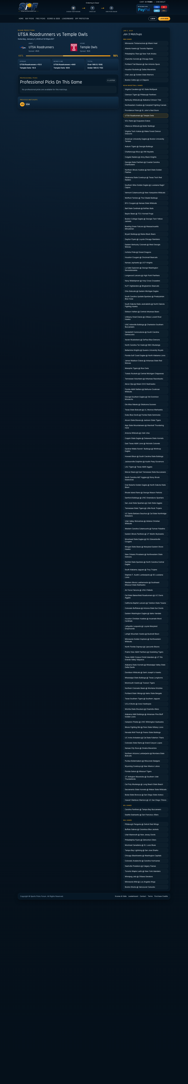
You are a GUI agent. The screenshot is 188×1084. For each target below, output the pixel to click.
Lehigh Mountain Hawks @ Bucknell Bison (142, 634)
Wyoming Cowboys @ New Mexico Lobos (142, 766)
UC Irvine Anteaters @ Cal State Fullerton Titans (144, 738)
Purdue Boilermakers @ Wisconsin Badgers (142, 761)
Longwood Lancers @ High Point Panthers (142, 275)
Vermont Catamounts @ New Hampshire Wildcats (145, 193)
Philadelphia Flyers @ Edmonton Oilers (140, 840)
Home (21, 19)
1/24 (28, 104)
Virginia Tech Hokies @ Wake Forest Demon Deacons (143, 132)
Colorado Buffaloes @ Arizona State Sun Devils (144, 608)
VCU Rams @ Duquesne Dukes (137, 121)
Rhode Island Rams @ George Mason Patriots (143, 493)
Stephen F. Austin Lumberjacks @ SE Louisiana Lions (144, 576)
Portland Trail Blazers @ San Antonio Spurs (142, 64)
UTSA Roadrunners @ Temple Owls (139, 116)
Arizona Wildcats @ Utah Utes (137, 433)
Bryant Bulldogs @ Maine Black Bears (140, 234)
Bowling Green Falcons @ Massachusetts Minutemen (142, 227)
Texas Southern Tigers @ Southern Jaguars (142, 699)
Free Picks (40, 19)
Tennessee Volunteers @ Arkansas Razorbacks (144, 379)
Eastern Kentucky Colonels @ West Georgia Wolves (142, 246)
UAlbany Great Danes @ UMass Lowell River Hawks (143, 318)
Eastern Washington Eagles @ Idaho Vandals (143, 613)
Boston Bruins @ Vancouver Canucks (140, 887)
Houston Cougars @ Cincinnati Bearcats (141, 257)
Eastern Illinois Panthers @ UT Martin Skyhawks (144, 534)
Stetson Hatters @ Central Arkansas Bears (142, 312)
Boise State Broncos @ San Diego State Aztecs (144, 795)
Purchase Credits (161, 896)
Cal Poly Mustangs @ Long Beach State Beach (144, 784)
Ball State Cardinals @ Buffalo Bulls (139, 208)
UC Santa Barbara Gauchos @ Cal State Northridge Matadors (145, 514)
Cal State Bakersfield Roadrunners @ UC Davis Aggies (144, 596)
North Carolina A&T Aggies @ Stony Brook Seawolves (142, 478)
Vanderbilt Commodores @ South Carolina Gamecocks (142, 333)
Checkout (160, 2)
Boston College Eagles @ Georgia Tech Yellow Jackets (144, 220)
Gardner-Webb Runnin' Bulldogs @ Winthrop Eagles (143, 450)
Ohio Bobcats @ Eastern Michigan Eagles (142, 291)
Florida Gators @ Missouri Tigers (138, 771)
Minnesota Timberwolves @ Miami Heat (141, 43)
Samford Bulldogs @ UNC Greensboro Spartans (144, 498)
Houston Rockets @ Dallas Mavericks (140, 69)
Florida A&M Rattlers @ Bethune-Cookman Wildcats (142, 390)
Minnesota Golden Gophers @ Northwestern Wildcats (143, 640)
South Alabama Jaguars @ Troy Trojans (141, 570)
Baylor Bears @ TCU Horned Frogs (139, 214)
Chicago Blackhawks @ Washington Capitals (143, 856)
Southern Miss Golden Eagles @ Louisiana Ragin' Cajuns (145, 186)
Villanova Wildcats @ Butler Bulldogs (140, 126)
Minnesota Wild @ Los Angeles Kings (140, 882)
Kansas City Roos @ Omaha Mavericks (141, 748)
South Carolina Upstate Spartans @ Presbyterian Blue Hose (144, 297)
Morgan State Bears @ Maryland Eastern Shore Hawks (144, 548)
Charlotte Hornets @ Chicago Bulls (139, 59)
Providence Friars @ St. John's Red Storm (142, 110)
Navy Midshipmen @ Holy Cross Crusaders (142, 281)
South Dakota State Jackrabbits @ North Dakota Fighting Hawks (144, 305)
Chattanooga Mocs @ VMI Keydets (139, 152)
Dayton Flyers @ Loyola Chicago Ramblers (142, 239)
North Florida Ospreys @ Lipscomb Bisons (142, 647)
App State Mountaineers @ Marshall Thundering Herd (144, 426)
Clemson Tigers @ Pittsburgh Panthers (140, 95)
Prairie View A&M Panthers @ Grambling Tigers (144, 652)
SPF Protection (82, 19)
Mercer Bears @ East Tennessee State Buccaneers (145, 472)
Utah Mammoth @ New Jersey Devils (140, 835)
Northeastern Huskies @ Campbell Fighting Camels (145, 105)
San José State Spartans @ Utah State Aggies (143, 503)
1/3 (22, 104)
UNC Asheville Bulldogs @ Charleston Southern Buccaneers (144, 326)
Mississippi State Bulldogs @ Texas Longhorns (144, 678)
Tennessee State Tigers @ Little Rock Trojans (143, 508)
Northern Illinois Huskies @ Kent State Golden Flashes (143, 171)
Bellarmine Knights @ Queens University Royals (144, 350)
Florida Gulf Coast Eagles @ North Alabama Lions (145, 355)
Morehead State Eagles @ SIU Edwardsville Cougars (142, 540)
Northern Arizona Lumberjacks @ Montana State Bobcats (144, 754)
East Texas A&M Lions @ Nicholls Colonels (142, 443)
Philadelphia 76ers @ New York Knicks (140, 54)
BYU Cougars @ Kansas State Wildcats (141, 203)
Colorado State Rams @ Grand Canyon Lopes (143, 743)
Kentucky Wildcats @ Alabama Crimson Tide (143, 100)
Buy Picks (29, 19)
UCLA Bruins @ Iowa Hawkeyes (138, 704)
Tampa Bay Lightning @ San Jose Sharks (141, 850)
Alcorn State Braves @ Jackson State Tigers (143, 420)
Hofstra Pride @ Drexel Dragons (138, 252)
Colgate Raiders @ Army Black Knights (140, 157)
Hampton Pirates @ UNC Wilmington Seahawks (144, 722)
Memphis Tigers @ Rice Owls (137, 368)
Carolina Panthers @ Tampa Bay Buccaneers (143, 809)
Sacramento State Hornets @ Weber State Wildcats (145, 789)
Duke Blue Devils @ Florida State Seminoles (142, 415)
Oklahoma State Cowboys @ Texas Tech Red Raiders (143, 178)
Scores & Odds (53, 19)
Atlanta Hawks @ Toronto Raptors (139, 48)
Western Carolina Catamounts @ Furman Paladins (145, 529)
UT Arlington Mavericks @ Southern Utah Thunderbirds (142, 778)
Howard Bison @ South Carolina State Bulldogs (144, 456)
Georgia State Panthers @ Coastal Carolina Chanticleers (142, 163)
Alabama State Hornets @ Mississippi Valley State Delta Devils (145, 666)
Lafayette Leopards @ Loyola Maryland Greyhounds (141, 627)
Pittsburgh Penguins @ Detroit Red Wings (142, 824)
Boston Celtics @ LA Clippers (137, 80)
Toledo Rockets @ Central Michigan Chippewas (144, 374)
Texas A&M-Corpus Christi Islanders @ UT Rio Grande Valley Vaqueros (144, 658)
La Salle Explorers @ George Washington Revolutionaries (141, 269)
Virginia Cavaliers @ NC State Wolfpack (141, 89)
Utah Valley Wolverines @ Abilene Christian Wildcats (142, 522)
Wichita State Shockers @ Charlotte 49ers (142, 709)
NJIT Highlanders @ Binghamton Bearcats (142, 286)
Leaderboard (67, 19)
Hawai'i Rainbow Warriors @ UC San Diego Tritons (145, 800)
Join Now (164, 19)
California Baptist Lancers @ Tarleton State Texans (145, 603)
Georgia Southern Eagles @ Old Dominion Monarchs (142, 398)
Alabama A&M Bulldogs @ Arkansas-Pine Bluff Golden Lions (144, 715)
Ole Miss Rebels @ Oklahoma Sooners (140, 404)
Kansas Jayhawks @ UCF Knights (138, 263)
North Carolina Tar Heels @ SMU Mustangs (142, 345)
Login (152, 19)
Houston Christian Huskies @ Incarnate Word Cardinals (143, 620)
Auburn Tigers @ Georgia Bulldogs (139, 146)
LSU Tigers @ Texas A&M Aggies (138, 467)
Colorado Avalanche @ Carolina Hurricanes (142, 861)
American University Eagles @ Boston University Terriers (144, 140)
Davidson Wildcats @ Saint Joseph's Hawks (143, 672)
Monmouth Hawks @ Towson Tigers (140, 683)
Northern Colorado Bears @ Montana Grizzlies (143, 688)
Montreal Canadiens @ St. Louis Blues (140, 845)
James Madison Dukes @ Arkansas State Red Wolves (143, 362)
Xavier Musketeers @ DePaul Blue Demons (142, 340)
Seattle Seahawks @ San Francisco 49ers (141, 815)
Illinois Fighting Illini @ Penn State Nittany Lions (144, 727)
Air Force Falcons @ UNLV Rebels (139, 590)
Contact (143, 896)
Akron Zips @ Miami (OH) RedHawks (140, 384)
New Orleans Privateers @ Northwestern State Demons (143, 555)
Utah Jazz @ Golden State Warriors (139, 75)
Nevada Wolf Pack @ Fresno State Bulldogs (143, 732)
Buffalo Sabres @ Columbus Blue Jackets (142, 829)
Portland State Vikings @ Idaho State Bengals (143, 693)
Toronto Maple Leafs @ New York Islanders (142, 871)
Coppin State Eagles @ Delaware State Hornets (144, 438)
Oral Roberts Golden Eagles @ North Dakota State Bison (145, 486)
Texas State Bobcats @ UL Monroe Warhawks (144, 410)
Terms (150, 896)
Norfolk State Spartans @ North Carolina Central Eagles (144, 563)
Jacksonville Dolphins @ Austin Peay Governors (144, 462)
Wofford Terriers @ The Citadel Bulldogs (141, 198)
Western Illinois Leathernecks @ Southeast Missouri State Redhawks (142, 583)
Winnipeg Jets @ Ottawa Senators (139, 876)
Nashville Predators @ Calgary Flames (140, 866)
